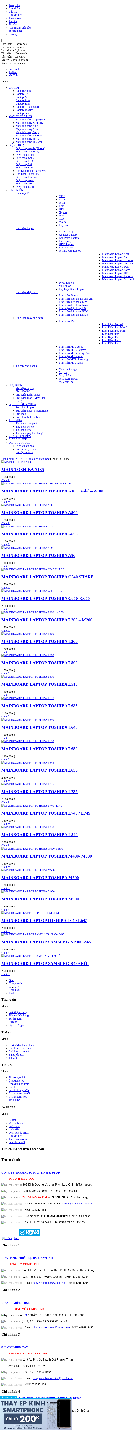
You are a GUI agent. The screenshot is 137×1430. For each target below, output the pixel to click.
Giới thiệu (14, 8)
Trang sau (14, 989)
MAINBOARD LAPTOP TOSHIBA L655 (39, 770)
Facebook (14, 69)
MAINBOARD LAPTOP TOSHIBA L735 (39, 791)
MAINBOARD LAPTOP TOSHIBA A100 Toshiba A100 (52, 491)
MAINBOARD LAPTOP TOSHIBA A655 (39, 534)
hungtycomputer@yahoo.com (49, 1282)
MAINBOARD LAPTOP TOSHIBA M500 (40, 877)
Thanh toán (15, 18)
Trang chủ (14, 5)
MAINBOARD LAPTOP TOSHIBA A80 (38, 555)
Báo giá (13, 11)
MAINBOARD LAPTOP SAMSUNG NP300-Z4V (46, 942)
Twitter (13, 72)
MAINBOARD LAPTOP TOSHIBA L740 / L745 (45, 813)
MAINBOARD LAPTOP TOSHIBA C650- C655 (45, 598)
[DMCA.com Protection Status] (29, 1238)
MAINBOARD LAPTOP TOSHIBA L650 (39, 748)
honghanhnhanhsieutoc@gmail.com (53, 1378)
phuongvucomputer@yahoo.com (51, 1327)
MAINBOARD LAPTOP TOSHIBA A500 (39, 512)
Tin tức (13, 24)
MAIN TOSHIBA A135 (22, 469)
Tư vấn (13, 21)
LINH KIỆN (20, 458)
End (11, 993)
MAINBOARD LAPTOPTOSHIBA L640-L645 (44, 920)
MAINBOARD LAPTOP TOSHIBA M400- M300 (46, 856)
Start (11, 980)
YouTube (14, 75)
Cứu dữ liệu (15, 14)
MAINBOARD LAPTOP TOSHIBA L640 (39, 727)
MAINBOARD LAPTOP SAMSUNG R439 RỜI (45, 963)
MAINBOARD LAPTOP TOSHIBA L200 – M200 (46, 620)
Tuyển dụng (15, 30)
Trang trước (15, 983)
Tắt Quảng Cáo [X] (9, 1397)
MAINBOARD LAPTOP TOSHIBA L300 (39, 641)
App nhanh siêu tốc (20, 27)
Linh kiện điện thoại (38, 458)
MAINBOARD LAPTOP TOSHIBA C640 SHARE (47, 577)
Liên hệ (13, 34)
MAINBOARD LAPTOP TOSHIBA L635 (39, 705)
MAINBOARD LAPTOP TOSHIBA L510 (39, 684)
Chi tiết (5, 480)
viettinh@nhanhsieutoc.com (77, 1203)
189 (53, 1314)
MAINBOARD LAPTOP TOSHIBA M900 (40, 899)
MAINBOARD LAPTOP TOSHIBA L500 (39, 662)
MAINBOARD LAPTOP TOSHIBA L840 (39, 834)
